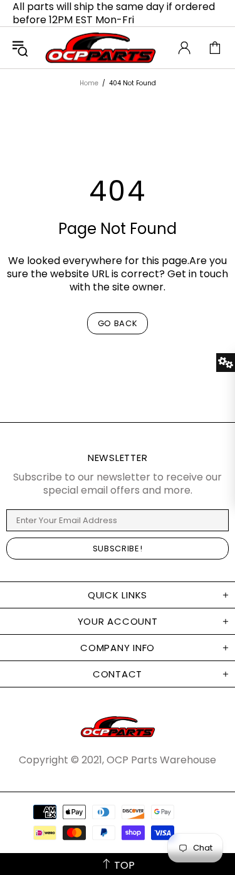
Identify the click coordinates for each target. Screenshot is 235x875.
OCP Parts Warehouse (100, 47)
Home (89, 83)
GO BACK (118, 323)
